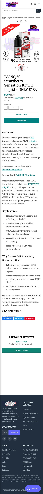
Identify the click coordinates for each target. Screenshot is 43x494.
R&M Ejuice (27, 462)
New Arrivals (28, 466)
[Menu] (39, 4)
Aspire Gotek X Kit (29, 454)
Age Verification (29, 418)
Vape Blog (26, 470)
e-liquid (32, 141)
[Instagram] (10, 439)
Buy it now (21, 120)
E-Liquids (6, 454)
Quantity (7, 104)
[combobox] (21, 10)
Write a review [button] (21, 350)
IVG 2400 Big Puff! (29, 458)
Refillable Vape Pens (25, 175)
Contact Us (27, 410)
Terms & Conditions (30, 421)
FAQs (25, 425)
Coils (4, 462)
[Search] (38, 11)
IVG (32, 138)
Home (4, 17)
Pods (4, 466)
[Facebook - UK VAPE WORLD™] (21, 21)
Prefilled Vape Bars (9, 450)
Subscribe (14, 432)
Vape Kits (5, 458)
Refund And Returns (30, 414)
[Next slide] (27, 67)
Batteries (5, 470)
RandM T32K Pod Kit (30, 450)
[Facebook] (4, 439)
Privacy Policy (28, 429)
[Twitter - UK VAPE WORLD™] (17, 21)
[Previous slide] (15, 67)
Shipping (19, 98)
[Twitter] (15, 439)
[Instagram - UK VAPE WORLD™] (25, 21)
